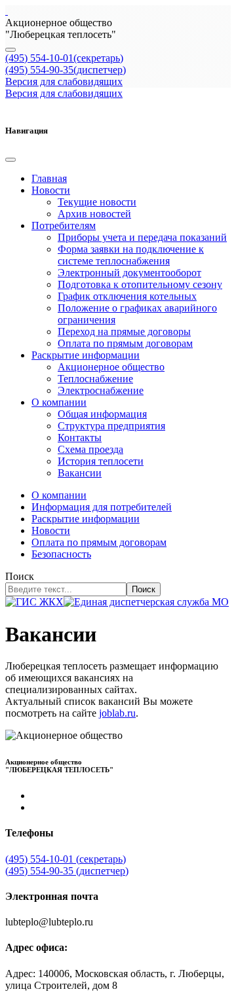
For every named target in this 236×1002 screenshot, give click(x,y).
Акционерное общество (111, 366)
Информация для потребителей (101, 506)
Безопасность (61, 554)
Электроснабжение (101, 390)
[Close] (10, 160)
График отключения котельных (127, 296)
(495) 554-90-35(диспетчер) (65, 69)
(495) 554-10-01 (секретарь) (65, 859)
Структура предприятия (111, 425)
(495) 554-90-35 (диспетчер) (66, 870)
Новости (50, 190)
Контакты (80, 437)
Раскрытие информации (85, 355)
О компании (59, 402)
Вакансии (80, 472)
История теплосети (101, 461)
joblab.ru (117, 713)
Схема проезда (90, 449)
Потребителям (63, 225)
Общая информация (102, 414)
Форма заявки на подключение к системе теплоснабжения (131, 254)
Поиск (19, 576)
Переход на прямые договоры (124, 331)
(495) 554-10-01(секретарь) (64, 57)
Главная (49, 178)
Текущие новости (97, 201)
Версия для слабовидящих (64, 81)
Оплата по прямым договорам (125, 343)
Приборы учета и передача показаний (142, 237)
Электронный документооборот (129, 272)
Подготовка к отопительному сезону (140, 284)
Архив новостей (94, 213)
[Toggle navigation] (10, 50)
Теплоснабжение (95, 378)
